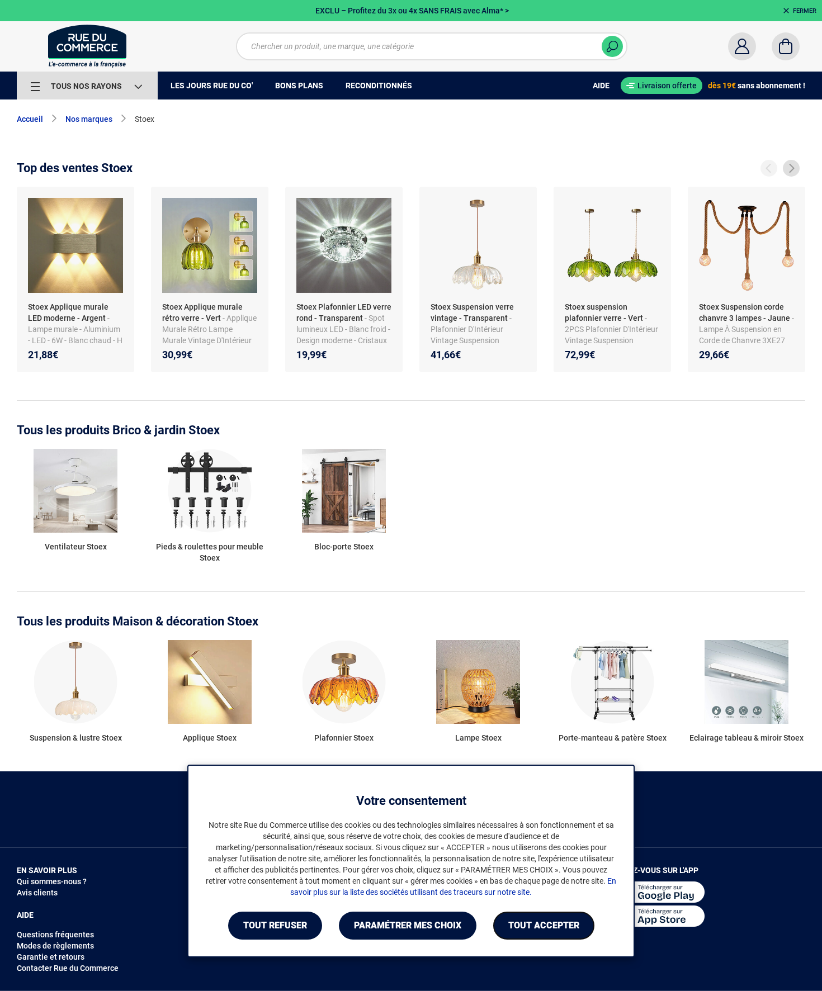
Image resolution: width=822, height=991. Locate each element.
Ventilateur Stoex (76, 546)
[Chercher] (612, 46)
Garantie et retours (50, 956)
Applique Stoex (210, 737)
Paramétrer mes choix (407, 925)
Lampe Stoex (478, 737)
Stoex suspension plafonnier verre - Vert (604, 312)
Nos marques (88, 119)
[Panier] (786, 46)
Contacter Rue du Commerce (68, 968)
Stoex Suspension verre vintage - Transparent (472, 312)
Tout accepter (543, 925)
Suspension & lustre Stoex (76, 737)
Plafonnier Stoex (344, 737)
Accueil (30, 119)
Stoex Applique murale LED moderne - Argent (68, 312)
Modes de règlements (55, 945)
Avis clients (37, 892)
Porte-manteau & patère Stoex (613, 737)
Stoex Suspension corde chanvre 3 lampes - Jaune (744, 312)
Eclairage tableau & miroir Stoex (746, 737)
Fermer (804, 11)
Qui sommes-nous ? (52, 881)
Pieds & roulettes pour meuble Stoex (209, 552)
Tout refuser (275, 925)
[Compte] (742, 46)
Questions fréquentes (55, 934)
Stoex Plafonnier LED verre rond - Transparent (343, 312)
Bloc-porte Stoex (344, 546)
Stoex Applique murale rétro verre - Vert (202, 312)
